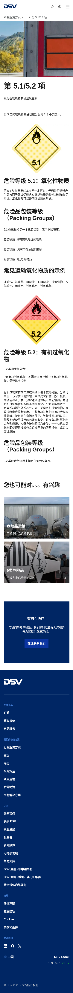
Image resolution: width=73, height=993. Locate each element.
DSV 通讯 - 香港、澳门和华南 (22, 877)
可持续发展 (11, 853)
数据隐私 (9, 911)
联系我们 (9, 813)
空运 (6, 755)
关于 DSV (10, 821)
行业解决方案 (12, 747)
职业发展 (9, 829)
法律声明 (9, 903)
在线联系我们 (36, 643)
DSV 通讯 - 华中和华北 (18, 869)
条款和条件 (11, 927)
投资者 (8, 837)
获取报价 (9, 720)
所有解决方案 (12, 17)
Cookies (9, 919)
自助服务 (9, 728)
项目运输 (9, 779)
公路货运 (9, 771)
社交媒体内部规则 (15, 884)
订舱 (6, 712)
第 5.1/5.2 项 (39, 17)
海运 (6, 763)
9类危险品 (15, 570)
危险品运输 (16, 526)
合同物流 (9, 787)
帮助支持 (9, 861)
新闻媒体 (9, 845)
